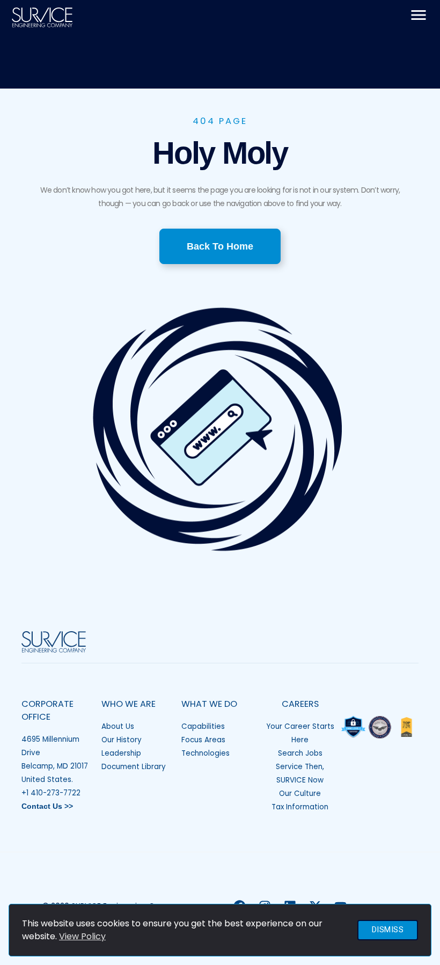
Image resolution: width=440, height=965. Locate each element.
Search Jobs (300, 753)
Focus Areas (203, 740)
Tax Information (300, 807)
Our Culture (300, 793)
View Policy (82, 936)
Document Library (133, 767)
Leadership (121, 753)
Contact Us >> (47, 806)
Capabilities (203, 726)
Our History (121, 740)
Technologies (205, 753)
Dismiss (388, 929)
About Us (117, 726)
